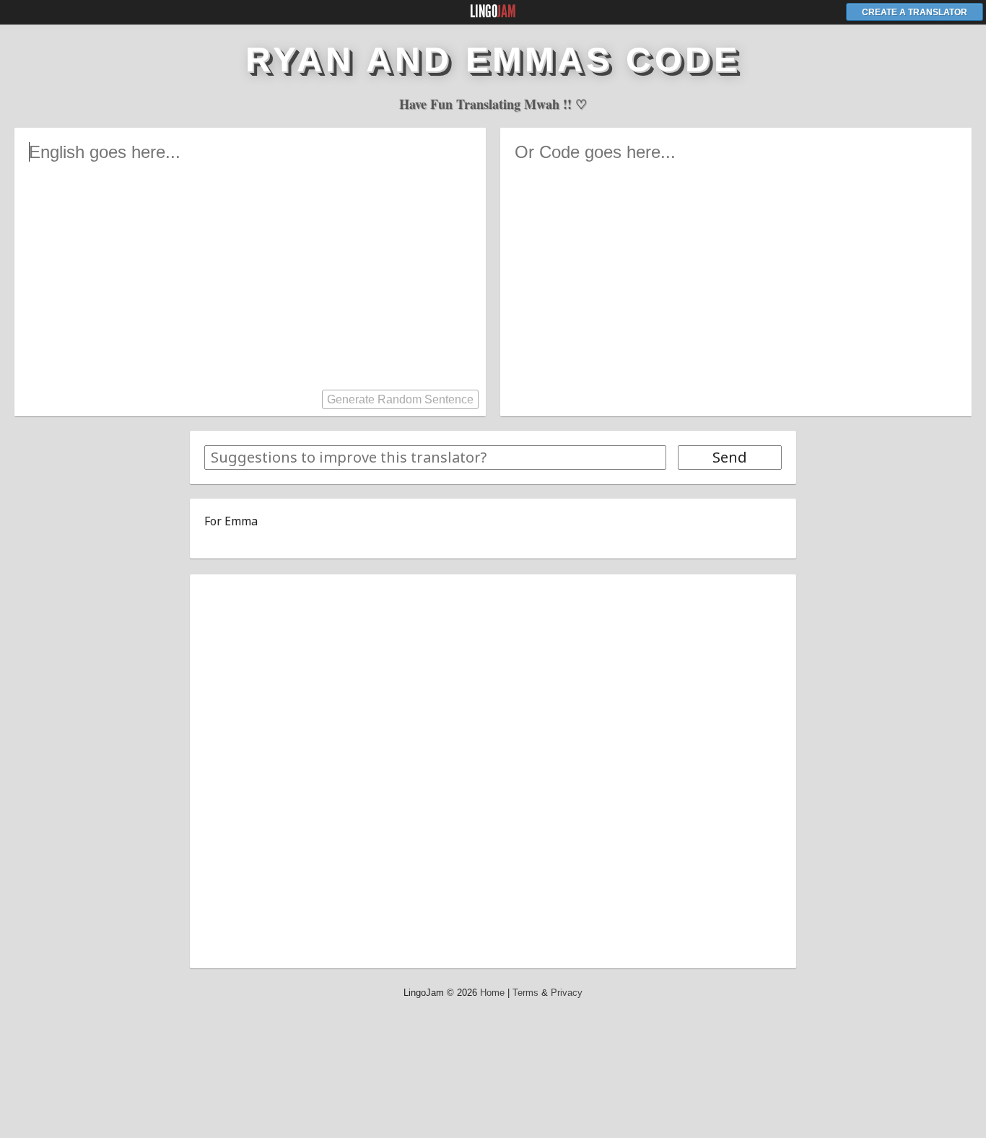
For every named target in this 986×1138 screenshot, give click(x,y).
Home (492, 992)
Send (729, 457)
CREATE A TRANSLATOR (914, 12)
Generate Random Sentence (400, 399)
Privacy (567, 992)
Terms (525, 992)
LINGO (493, 11)
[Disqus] (493, 769)
